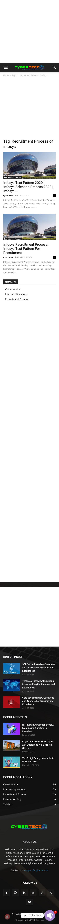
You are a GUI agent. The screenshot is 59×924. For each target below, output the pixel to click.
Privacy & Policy (40, 914)
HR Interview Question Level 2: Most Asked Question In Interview (38, 728)
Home (6, 75)
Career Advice (12, 289)
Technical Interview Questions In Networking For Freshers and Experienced (38, 684)
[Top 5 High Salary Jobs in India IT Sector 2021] (11, 762)
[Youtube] (29, 902)
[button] (5, 67)
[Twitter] (51, 893)
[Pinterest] (42, 893)
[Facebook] (6, 893)
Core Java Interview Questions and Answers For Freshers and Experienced (38, 701)
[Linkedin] (24, 893)
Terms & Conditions (21, 914)
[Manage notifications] (7, 916)
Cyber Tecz (8, 195)
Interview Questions (16, 294)
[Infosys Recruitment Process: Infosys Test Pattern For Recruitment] (29, 227)
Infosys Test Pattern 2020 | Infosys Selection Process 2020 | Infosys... (28, 187)
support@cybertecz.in (36, 870)
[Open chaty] (49, 915)
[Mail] (33, 893)
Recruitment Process (12, 177)
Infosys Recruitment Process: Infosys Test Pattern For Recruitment (25, 249)
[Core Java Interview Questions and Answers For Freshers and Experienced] (11, 702)
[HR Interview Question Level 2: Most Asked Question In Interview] (11, 729)
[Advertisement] (29, 31)
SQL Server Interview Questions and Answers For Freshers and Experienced (38, 667)
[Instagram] (15, 892)
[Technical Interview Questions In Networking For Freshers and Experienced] (11, 685)
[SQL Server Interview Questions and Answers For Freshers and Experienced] (11, 668)
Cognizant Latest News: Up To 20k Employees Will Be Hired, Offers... (37, 744)
